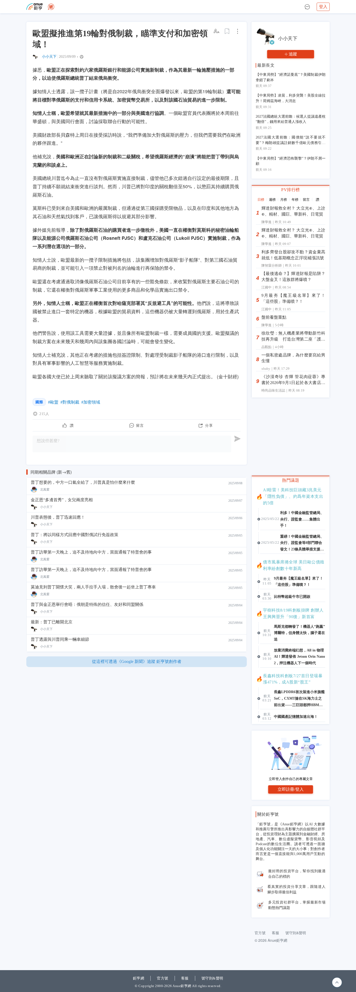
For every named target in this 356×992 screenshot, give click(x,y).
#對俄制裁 (69, 402)
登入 (323, 6)
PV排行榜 (290, 189)
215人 (44, 414)
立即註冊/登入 (291, 789)
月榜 (283, 199)
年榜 (295, 199)
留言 (306, 199)
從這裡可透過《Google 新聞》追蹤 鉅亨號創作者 (136, 661)
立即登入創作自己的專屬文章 (291, 779)
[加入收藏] (227, 31)
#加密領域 (90, 402)
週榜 (272, 199)
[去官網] (34, 6)
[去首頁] (51, 7)
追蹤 (293, 54)
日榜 (260, 199)
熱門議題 (290, 480)
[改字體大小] (216, 31)
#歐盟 (53, 402)
